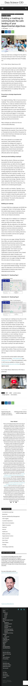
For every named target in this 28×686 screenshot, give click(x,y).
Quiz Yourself (5, 538)
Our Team (5, 672)
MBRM (10, 392)
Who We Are (5, 674)
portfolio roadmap (17, 392)
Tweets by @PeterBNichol (7, 604)
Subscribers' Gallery (7, 664)
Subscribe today (6, 663)
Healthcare (5, 531)
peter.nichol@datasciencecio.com (9, 572)
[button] (26, 8)
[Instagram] (21, 609)
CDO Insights (5, 518)
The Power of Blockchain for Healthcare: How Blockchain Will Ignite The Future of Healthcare (14, 484)
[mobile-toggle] (2, 8)
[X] (2, 31)
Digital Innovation (6, 525)
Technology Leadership (7, 546)
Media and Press (6, 533)
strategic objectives (5, 394)
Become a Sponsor (7, 652)
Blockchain (4, 514)
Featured (4, 527)
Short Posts (5, 540)
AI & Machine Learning (7, 512)
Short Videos (4, 15)
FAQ (3, 655)
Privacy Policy (5, 658)
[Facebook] (9, 31)
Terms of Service (6, 657)
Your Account (5, 668)
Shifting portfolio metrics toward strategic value (20, 412)
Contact (4, 677)
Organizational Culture (19, 14)
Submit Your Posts (6, 666)
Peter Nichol (5, 28)
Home (2, 11)
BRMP (7, 392)
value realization (14, 394)
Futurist (4, 529)
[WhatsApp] (12, 31)
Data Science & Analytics (8, 523)
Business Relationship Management (12, 11)
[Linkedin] (6, 31)
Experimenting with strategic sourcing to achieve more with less (6, 413)
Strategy (8, 15)
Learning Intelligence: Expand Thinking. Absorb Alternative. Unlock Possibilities (14, 475)
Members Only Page (7, 654)
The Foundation (6, 675)
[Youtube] (16, 502)
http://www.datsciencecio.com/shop (10, 364)
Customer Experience (7, 520)
